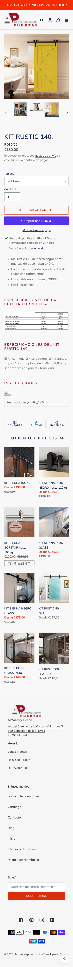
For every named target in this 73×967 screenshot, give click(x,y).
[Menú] (66, 19)
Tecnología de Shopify (56, 954)
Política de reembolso (23, 860)
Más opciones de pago (37, 230)
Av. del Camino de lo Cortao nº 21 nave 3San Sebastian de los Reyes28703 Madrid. (35, 730)
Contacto (14, 817)
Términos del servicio (23, 849)
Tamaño (9, 173)
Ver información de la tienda (26, 248)
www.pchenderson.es (23, 796)
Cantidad (10, 189)
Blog (11, 828)
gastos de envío (45, 155)
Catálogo (14, 807)
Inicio (11, 838)
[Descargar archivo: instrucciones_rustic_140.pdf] (7, 393)
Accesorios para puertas (28, 954)
